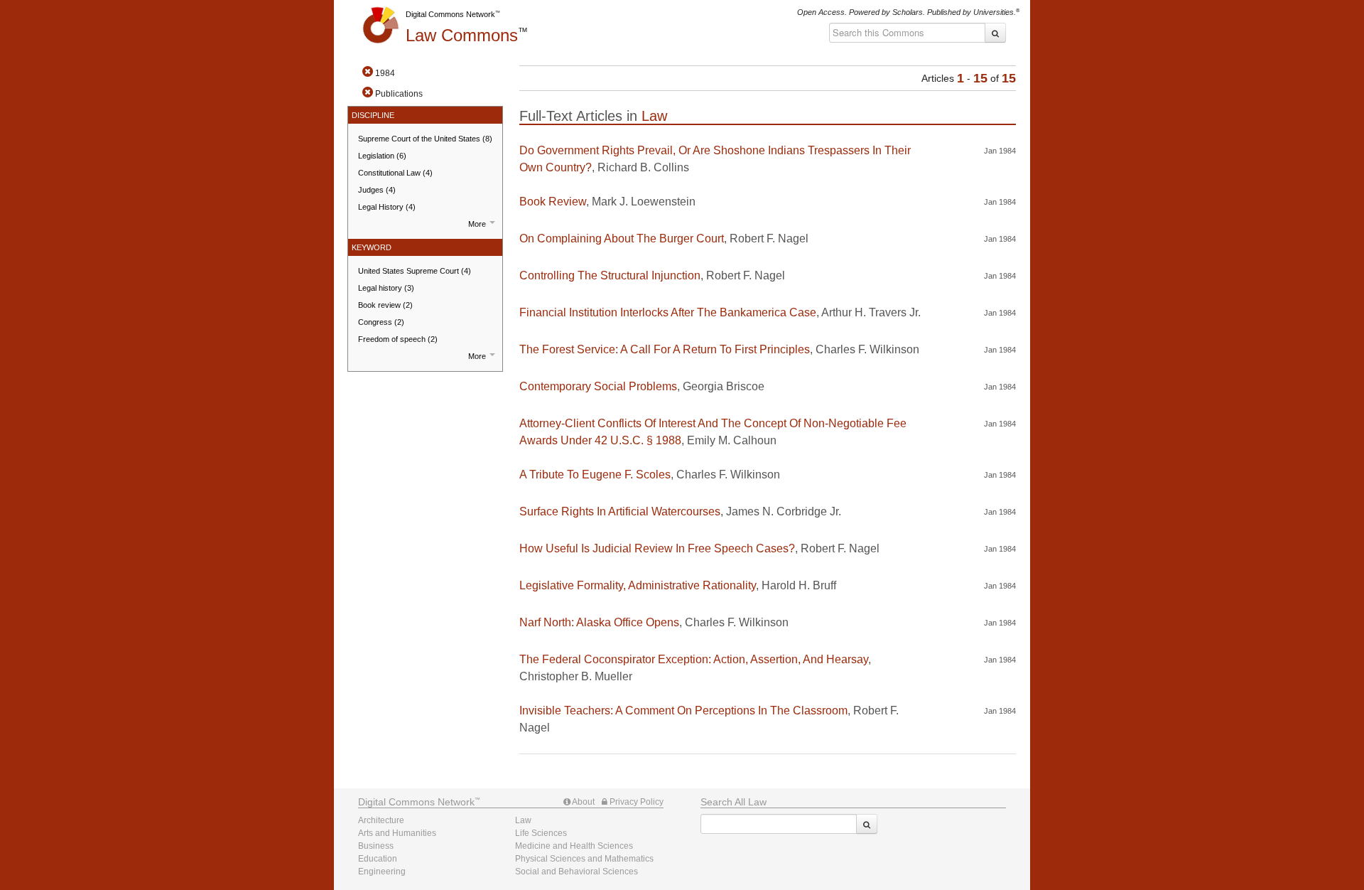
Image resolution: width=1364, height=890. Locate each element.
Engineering (382, 871)
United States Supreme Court (414, 271)
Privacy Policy (635, 802)
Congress (381, 322)
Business (376, 846)
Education (377, 859)
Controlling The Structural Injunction (609, 275)
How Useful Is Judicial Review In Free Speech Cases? (657, 548)
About (582, 802)
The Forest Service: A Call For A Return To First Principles (664, 349)
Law (462, 35)
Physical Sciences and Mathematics (584, 859)
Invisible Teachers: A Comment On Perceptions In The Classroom (683, 710)
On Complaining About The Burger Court (621, 238)
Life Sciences (541, 833)
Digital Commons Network (450, 14)
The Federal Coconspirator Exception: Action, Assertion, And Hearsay (693, 659)
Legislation (382, 155)
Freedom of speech (398, 339)
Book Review (552, 201)
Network (416, 802)
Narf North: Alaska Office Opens (599, 622)
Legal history (386, 288)
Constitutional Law (395, 172)
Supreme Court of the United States (425, 138)
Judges (377, 190)
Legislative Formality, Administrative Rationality (637, 585)
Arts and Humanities (397, 833)
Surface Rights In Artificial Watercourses (619, 511)
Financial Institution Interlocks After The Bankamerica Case (667, 312)
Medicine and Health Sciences (574, 846)
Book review (385, 305)
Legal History (387, 207)
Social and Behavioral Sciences (576, 871)
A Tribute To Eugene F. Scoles (595, 474)
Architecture (381, 820)
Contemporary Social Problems (598, 386)
